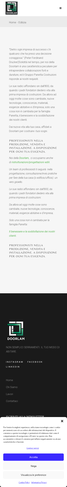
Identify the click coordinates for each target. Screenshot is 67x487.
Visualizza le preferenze (33, 475)
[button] (62, 421)
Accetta (33, 457)
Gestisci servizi (33, 448)
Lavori (9, 394)
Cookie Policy (24, 482)
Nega (33, 466)
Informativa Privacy (39, 482)
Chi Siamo (12, 387)
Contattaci (12, 401)
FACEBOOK (35, 362)
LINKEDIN (13, 367)
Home (12, 22)
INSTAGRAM (14, 362)
